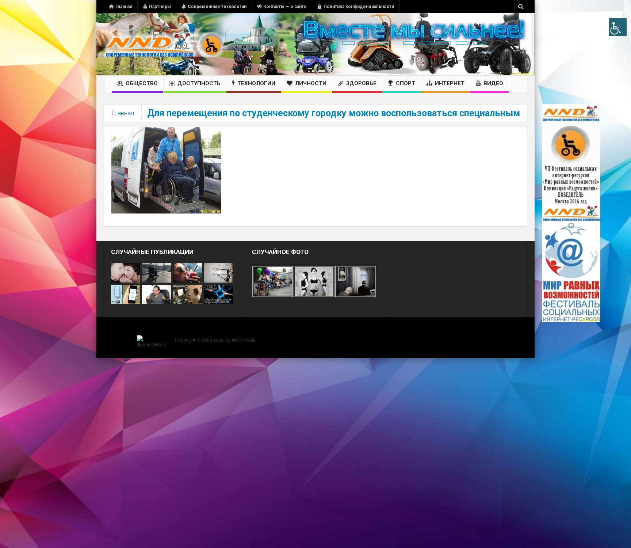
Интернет (449, 83)
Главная (123, 6)
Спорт (405, 83)
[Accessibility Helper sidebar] (618, 27)
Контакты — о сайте (285, 6)
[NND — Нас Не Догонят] (164, 44)
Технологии (256, 83)
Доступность (199, 83)
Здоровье (361, 83)
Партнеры (160, 6)
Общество (142, 83)
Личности (310, 83)
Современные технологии (217, 6)
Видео (493, 83)
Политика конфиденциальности (359, 6)
